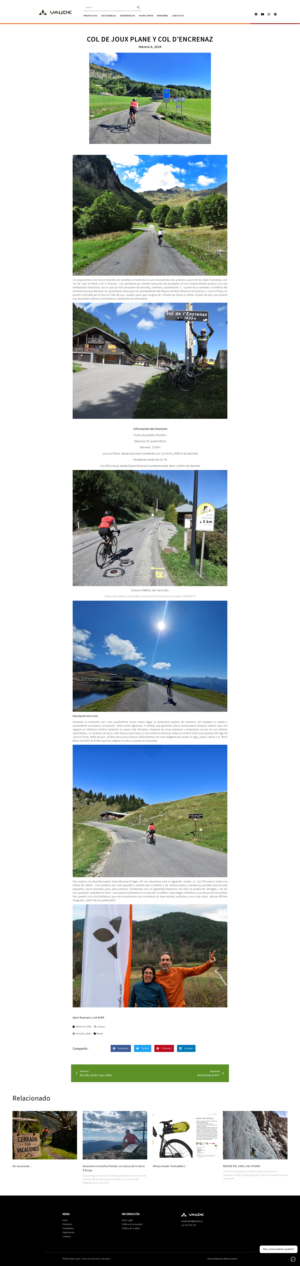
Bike (88, 1033)
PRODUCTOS (90, 15)
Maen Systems (231, 1258)
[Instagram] (269, 14)
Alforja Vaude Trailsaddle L (169, 1166)
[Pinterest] (275, 14)
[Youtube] (262, 14)
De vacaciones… (22, 1166)
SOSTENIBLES (108, 15)
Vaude (100, 1033)
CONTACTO (178, 15)
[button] (121, 1048)
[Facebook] (256, 14)
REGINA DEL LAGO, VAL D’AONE (241, 1166)
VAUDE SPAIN (146, 15)
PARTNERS (162, 15)
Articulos (80, 1033)
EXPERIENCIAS (127, 15)
